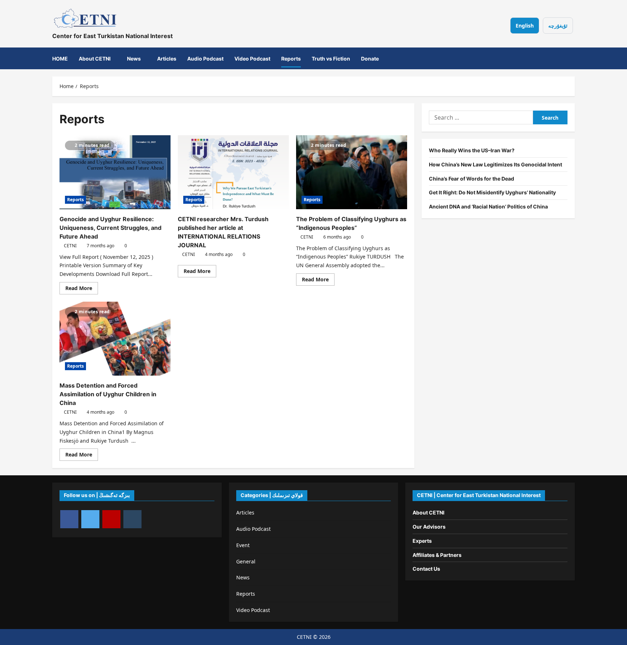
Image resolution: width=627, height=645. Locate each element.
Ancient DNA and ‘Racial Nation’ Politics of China (488, 206)
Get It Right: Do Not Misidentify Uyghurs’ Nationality (492, 192)
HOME (60, 58)
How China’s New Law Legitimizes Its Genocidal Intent (495, 164)
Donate (370, 58)
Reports (291, 58)
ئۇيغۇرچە (557, 25)
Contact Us (426, 569)
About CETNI (95, 58)
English (525, 25)
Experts (422, 541)
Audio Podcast (205, 58)
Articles (166, 58)
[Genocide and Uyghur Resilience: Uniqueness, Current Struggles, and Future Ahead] (115, 172)
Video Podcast (252, 58)
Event (243, 545)
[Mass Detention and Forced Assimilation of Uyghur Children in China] (115, 339)
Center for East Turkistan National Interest (112, 36)
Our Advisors (429, 527)
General (245, 561)
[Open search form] (565, 58)
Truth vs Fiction (331, 58)
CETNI (70, 246)
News (134, 58)
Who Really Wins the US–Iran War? (472, 150)
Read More (81, 289)
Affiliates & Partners (437, 555)
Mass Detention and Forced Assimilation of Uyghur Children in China (108, 394)
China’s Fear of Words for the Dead (471, 178)
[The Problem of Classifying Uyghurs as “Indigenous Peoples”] (351, 172)
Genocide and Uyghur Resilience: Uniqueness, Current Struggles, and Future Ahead (110, 227)
